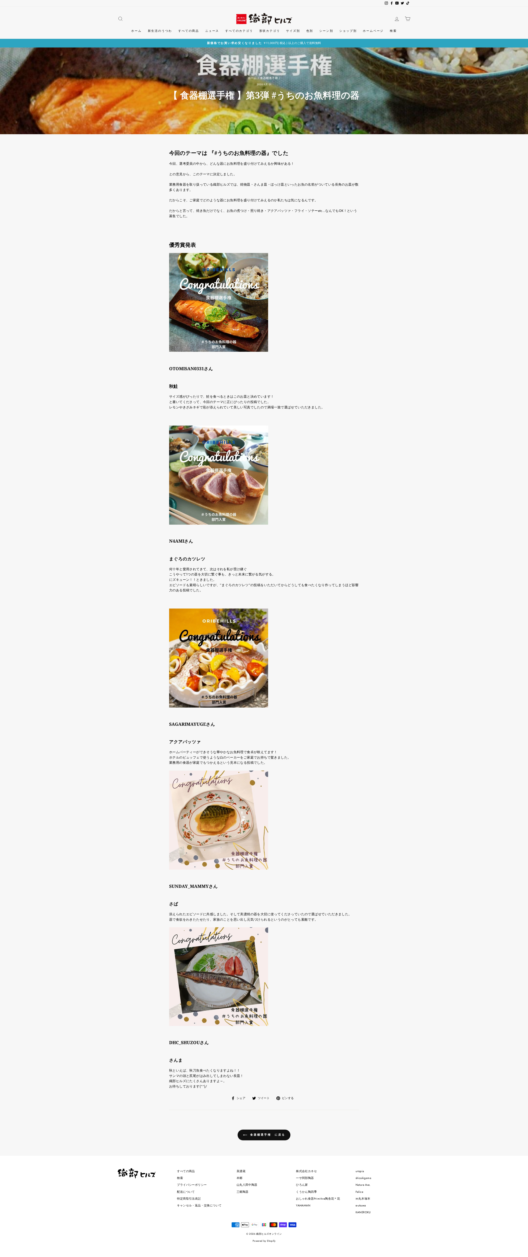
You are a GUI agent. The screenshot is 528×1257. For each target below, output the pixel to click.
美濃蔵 (241, 1171)
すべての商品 (188, 31)
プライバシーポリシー (192, 1185)
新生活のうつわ (160, 31)
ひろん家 (302, 1185)
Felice (359, 1192)
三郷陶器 (243, 1192)
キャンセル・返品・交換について (199, 1205)
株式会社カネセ (306, 1171)
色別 (309, 31)
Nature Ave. (363, 1185)
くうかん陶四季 (306, 1192)
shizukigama (363, 1178)
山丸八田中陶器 (247, 1185)
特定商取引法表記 (189, 1199)
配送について (186, 1192)
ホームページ (373, 31)
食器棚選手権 (269, 78)
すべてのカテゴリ (239, 31)
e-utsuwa (361, 1205)
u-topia (360, 1171)
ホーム (136, 31)
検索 (393, 31)
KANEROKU (363, 1212)
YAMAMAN (303, 1205)
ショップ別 (348, 31)
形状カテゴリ (269, 31)
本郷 (240, 1178)
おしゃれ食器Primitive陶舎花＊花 (318, 1199)
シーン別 (326, 31)
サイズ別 (293, 31)
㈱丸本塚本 (363, 1199)
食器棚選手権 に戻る (267, 1135)
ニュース (212, 31)
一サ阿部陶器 (305, 1178)
